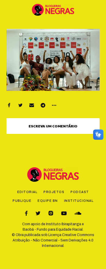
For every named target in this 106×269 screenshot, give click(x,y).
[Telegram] (43, 105)
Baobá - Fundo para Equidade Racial (53, 229)
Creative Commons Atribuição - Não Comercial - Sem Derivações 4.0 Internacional (53, 240)
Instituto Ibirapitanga (63, 224)
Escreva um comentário (53, 125)
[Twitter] (20, 105)
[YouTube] (64, 213)
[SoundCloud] (77, 213)
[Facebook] (9, 105)
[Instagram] (51, 213)
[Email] (31, 105)
